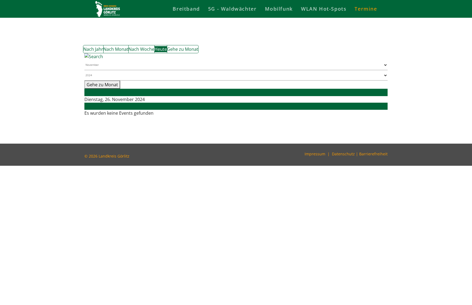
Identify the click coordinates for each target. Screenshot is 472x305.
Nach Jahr (93, 49)
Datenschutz (343, 153)
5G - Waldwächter (232, 8)
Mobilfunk (279, 8)
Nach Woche (141, 49)
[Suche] (236, 56)
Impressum (315, 153)
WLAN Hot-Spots (323, 8)
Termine (366, 8)
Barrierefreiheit (373, 153)
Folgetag (93, 106)
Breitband (186, 8)
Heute (160, 49)
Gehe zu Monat (182, 49)
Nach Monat (115, 49)
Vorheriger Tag (100, 92)
